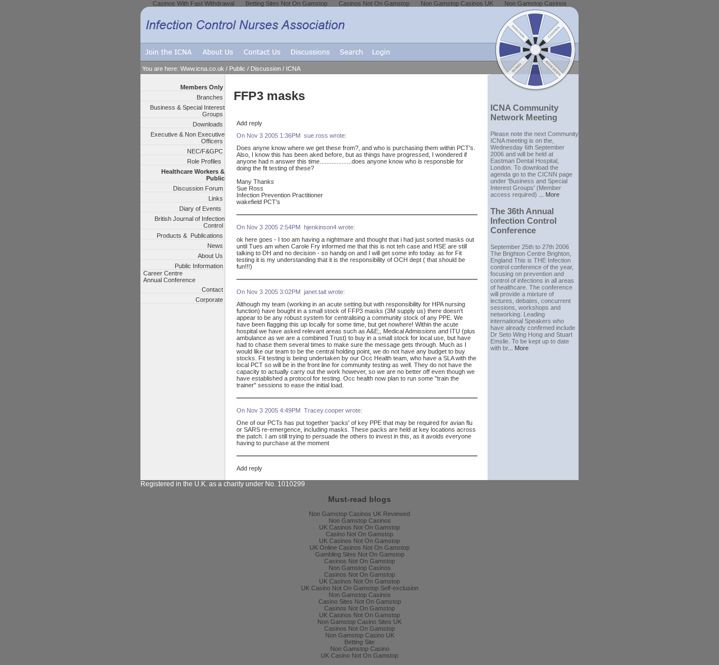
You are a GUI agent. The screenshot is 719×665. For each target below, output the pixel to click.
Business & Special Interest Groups (187, 110)
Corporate (210, 299)
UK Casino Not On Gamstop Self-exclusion (359, 588)
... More (549, 194)
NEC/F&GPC (206, 151)
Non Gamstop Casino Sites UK (359, 621)
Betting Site (359, 642)
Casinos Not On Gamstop (359, 561)
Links (216, 198)
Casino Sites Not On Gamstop (359, 601)
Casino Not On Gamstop (359, 534)
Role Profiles (206, 161)
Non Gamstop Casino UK (359, 635)
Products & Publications (191, 235)
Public (237, 68)
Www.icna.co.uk (202, 68)
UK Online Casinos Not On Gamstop (359, 547)
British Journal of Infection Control (189, 222)
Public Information (200, 266)
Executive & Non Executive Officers (188, 137)
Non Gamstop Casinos (360, 520)
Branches (211, 97)
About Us (211, 255)
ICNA (293, 68)
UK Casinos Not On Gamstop (359, 527)
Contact (213, 289)
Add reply (249, 123)
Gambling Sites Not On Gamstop (359, 554)
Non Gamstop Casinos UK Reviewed (359, 513)
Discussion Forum (199, 188)
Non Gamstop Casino (359, 648)
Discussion (266, 68)
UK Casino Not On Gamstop (359, 655)
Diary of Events (202, 208)
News (216, 245)
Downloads (209, 124)
